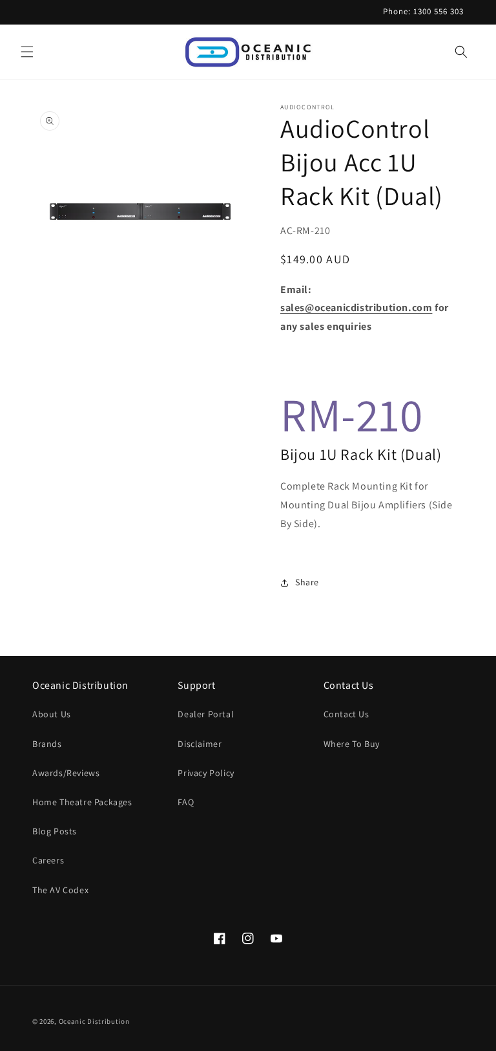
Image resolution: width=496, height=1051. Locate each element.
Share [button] (307, 582)
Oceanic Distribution (94, 1021)
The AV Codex (60, 890)
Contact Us (346, 714)
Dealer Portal (206, 714)
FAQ (186, 802)
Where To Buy (352, 744)
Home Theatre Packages (82, 802)
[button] (27, 52)
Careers (48, 860)
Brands (47, 744)
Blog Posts (54, 831)
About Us (51, 714)
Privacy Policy (206, 773)
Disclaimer (200, 744)
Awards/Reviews (65, 773)
